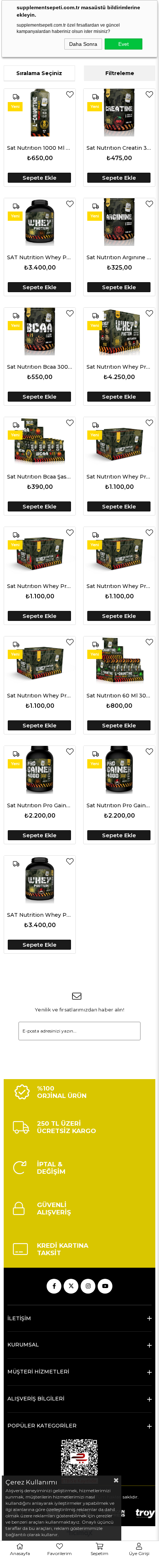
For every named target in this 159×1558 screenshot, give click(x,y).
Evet (123, 44)
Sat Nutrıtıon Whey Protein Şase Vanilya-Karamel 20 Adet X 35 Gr (119, 586)
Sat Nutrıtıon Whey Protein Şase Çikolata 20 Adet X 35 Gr (119, 476)
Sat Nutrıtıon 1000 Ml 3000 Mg (39, 148)
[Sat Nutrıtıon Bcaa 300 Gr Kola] (39, 331)
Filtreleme (119, 73)
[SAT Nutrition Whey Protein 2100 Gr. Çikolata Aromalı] (39, 222)
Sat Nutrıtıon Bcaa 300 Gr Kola (39, 367)
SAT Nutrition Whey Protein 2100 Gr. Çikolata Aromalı (39, 257)
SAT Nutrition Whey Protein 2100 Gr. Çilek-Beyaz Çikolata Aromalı (39, 915)
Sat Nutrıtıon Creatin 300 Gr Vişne (119, 148)
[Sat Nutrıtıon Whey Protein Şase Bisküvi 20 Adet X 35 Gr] (39, 660)
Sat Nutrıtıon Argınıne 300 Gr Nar (119, 257)
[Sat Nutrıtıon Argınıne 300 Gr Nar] (119, 222)
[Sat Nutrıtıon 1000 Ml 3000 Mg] (39, 112)
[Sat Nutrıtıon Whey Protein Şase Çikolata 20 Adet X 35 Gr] (119, 441)
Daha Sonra (83, 44)
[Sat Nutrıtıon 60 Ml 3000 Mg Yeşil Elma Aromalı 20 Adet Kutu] (119, 660)
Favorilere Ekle (70, 94)
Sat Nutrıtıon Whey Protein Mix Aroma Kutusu (119, 367)
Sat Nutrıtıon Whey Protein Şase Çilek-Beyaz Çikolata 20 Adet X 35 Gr (39, 586)
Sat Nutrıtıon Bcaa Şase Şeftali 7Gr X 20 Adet (39, 476)
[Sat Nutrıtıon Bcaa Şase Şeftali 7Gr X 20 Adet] (39, 441)
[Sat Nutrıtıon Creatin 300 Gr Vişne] (119, 112)
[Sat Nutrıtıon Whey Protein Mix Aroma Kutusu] (119, 331)
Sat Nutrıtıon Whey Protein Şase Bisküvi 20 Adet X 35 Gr (39, 695)
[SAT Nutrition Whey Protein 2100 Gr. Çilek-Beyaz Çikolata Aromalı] (39, 879)
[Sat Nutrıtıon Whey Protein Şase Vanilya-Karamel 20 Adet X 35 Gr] (119, 551)
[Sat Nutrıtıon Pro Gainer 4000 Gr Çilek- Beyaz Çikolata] (119, 770)
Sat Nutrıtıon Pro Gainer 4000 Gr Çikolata (39, 805)
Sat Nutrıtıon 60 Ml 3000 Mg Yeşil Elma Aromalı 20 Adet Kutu (119, 695)
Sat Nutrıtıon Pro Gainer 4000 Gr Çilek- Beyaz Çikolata (119, 805)
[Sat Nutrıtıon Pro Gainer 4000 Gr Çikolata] (39, 770)
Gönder (79, 1051)
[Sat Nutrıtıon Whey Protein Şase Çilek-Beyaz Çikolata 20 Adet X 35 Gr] (39, 551)
